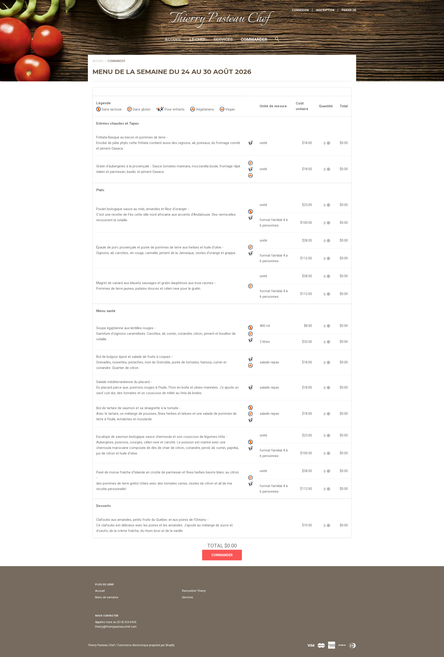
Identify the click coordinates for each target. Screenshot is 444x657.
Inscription (325, 10)
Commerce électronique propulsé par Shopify (146, 645)
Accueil (173, 39)
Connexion (300, 10)
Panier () (349, 10)
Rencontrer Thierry (194, 591)
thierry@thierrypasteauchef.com (116, 626)
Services (223, 39)
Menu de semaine (106, 597)
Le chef (198, 39)
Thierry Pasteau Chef (101, 645)
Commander (254, 39)
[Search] (277, 41)
